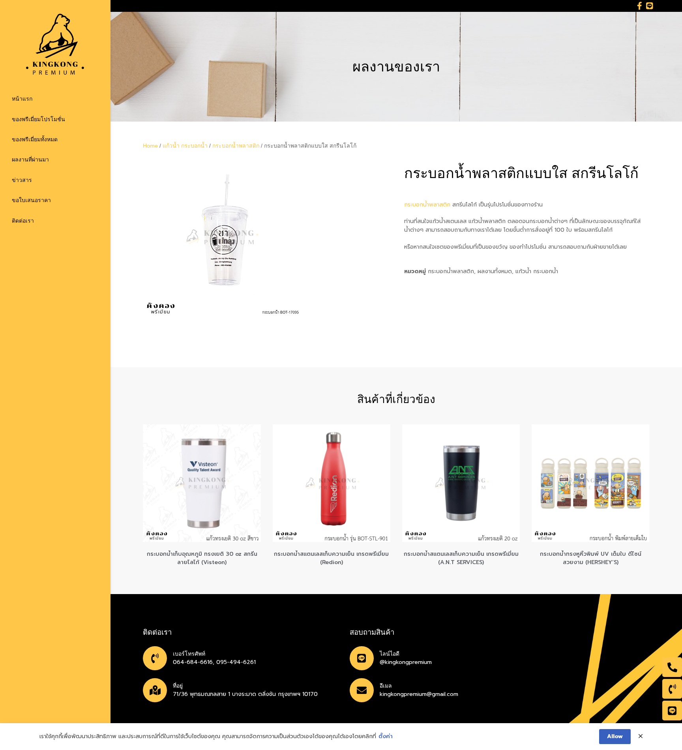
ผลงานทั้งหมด (495, 271)
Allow (615, 736)
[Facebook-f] (640, 6)
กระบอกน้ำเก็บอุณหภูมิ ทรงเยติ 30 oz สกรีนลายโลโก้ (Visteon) (202, 558)
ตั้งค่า (385, 737)
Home (150, 145)
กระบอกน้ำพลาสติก (235, 145)
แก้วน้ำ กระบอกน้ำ (185, 145)
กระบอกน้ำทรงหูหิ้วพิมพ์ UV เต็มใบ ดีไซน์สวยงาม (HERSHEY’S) (590, 558)
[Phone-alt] (672, 667)
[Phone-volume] (672, 689)
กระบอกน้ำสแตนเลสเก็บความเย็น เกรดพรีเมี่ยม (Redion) (331, 558)
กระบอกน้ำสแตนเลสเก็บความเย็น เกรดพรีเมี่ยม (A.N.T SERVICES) (461, 558)
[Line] (650, 6)
